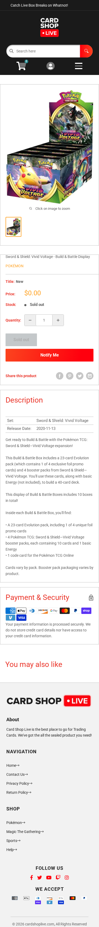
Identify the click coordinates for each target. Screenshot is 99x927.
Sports (11, 841)
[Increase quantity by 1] (58, 320)
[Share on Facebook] (59, 376)
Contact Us (15, 774)
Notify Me (49, 355)
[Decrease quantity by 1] (30, 320)
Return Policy (17, 792)
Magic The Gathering (23, 832)
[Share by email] (89, 376)
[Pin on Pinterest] (69, 376)
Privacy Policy (17, 783)
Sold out (21, 339)
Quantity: (13, 320)
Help (10, 850)
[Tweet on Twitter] (79, 376)
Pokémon (14, 266)
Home (11, 765)
